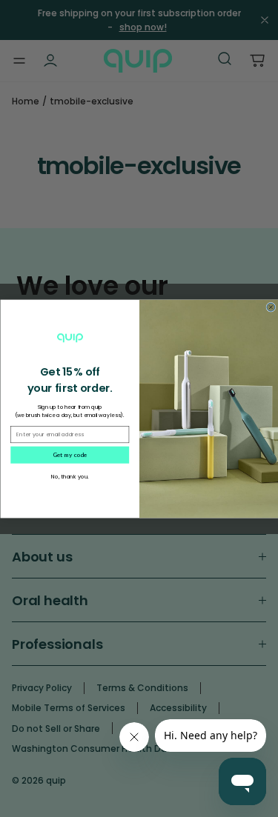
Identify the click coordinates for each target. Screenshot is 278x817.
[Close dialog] (270, 307)
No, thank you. (69, 477)
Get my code (69, 454)
